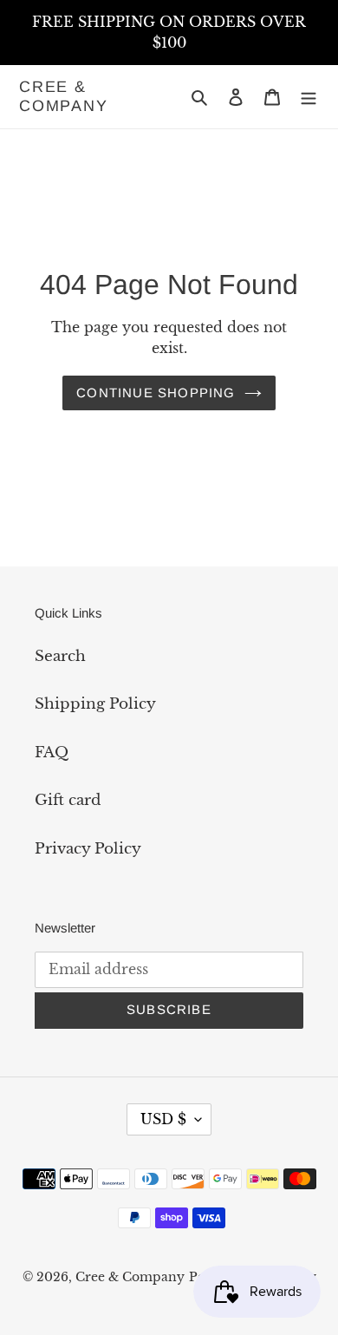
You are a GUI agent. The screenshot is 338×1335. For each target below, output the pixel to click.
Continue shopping (155, 392)
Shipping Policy (95, 704)
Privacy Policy (88, 849)
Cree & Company (63, 96)
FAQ (51, 752)
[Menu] (308, 97)
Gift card (68, 800)
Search (60, 656)
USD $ (163, 1119)
